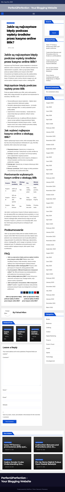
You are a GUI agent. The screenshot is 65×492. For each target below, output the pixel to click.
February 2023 (50, 278)
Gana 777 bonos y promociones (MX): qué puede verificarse (53, 46)
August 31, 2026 (9, 449)
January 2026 (50, 132)
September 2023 (51, 249)
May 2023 (49, 265)
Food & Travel (50, 344)
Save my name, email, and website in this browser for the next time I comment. (21, 416)
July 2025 (49, 157)
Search (48, 22)
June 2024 (49, 211)
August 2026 (50, 103)
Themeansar (44, 489)
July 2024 (49, 207)
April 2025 (49, 169)
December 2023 (50, 236)
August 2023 (50, 253)
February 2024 (50, 228)
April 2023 (49, 270)
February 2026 (50, 128)
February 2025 (50, 178)
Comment (6, 357)
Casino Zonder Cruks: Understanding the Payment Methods (52, 61)
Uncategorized (7, 329)
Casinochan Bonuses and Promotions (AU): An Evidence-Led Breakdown (53, 54)
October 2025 (50, 144)
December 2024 (50, 186)
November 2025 (50, 140)
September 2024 (51, 199)
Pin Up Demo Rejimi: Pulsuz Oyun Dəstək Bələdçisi (52, 69)
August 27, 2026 (41, 466)
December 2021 (50, 303)
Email (5, 397)
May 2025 (49, 165)
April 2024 (49, 219)
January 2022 (50, 299)
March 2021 (49, 307)
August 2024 (50, 203)
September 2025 (51, 148)
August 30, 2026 (41, 449)
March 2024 (49, 224)
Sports (48, 352)
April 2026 (49, 119)
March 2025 (49, 174)
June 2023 (49, 261)
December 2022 (50, 286)
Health (48, 348)
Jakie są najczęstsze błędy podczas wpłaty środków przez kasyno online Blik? (30, 299)
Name (5, 390)
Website (5, 405)
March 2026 (49, 123)
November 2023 (50, 240)
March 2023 (49, 274)
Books (48, 319)
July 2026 (49, 107)
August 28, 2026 (9, 466)
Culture (48, 331)
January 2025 (50, 182)
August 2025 (50, 153)
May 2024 (49, 215)
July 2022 (49, 290)
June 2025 (49, 161)
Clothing (48, 327)
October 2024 (50, 194)
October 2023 (50, 244)
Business (49, 323)
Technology (49, 356)
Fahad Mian (20, 312)
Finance (48, 340)
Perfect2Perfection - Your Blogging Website (32, 7)
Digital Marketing (51, 336)
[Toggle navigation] (34, 13)
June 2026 (49, 111)
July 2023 (49, 257)
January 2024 (50, 232)
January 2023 (50, 282)
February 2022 (50, 295)
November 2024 (50, 190)
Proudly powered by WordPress (24, 489)
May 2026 (49, 115)
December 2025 (50, 136)
